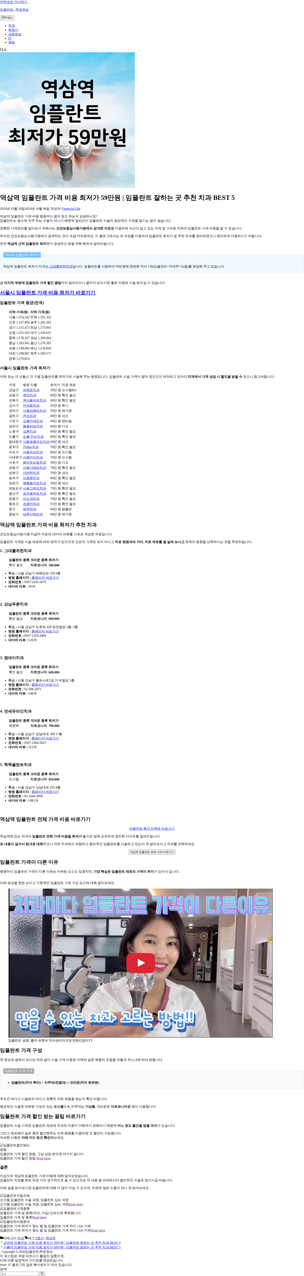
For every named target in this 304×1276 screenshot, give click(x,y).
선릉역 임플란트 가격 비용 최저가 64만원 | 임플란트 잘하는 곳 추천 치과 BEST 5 (62, 1247)
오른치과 (29, 431)
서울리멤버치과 (34, 410)
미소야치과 (31, 499)
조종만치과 (31, 504)
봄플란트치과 (33, 426)
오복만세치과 (33, 421)
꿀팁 (11, 42)
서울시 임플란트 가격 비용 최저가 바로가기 (48, 292)
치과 (11, 25)
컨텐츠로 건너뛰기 (13, 2)
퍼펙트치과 (31, 390)
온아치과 (29, 416)
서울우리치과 (33, 452)
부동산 (13, 30)
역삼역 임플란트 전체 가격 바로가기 (152, 852)
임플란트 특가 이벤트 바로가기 (152, 828)
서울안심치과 (33, 457)
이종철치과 (31, 478)
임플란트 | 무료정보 (14, 9)
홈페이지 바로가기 (45, 577)
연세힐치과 (31, 405)
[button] (3, 50)
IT (9, 38)
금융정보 (15, 34)
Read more (43, 1158)
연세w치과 (31, 447)
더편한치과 (31, 473)
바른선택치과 (33, 514)
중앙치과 (29, 395)
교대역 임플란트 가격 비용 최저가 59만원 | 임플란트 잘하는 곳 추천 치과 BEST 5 (62, 1243)
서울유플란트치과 (36, 442)
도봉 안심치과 (33, 436)
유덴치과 (29, 509)
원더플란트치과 (34, 400)
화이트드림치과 (34, 462)
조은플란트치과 (34, 493)
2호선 (40, 1238)
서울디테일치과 (34, 467)
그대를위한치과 (61, 266)
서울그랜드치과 (34, 488)
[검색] (42, 1273)
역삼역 (50, 1238)
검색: (3, 1269)
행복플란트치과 (34, 483)
